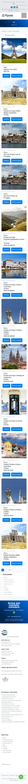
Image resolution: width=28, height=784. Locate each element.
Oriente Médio (8, 592)
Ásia (5, 586)
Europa (6, 588)
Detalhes (6, 75)
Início (13, 25)
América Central (8, 580)
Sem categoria (8, 594)
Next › (10, 570)
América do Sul (8, 584)
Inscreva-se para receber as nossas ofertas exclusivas (14, 10)
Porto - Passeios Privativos (9, 150)
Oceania (6, 590)
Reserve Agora (16, 75)
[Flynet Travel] (7, 16)
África (5, 577)
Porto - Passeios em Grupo (9, 106)
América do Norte (9, 582)
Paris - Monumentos (7, 65)
